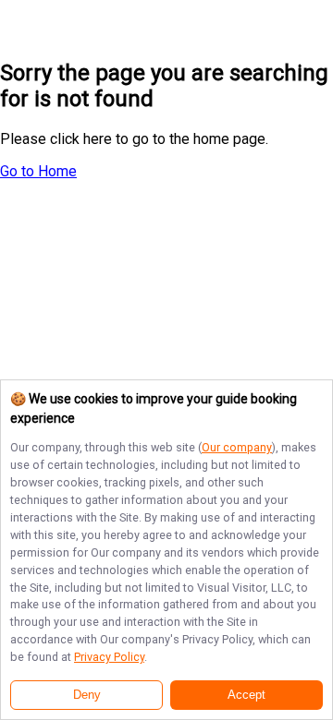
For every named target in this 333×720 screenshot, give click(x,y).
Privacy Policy (109, 657)
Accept (246, 695)
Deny (87, 695)
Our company (237, 447)
